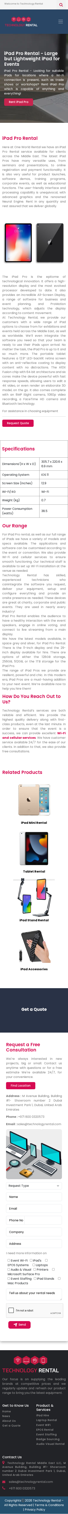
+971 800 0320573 (21, 1488)
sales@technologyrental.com (30, 1482)
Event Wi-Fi (19, 1260)
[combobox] (15, 1220)
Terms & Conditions (49, 1505)
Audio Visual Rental (50, 1444)
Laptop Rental (46, 1420)
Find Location (21, 1086)
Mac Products (18, 1283)
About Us (9, 1421)
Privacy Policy (35, 1509)
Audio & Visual (21, 1269)
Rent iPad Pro (18, 102)
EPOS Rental (45, 1430)
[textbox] (15, 1220)
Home (6, 1411)
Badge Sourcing (48, 1439)
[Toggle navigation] (61, 21)
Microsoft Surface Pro (24, 1274)
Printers (42, 1269)
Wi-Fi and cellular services (34, 735)
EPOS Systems (18, 1265)
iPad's (37, 1260)
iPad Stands (45, 1278)
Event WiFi (43, 1425)
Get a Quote (11, 1425)
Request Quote (18, 423)
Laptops (42, 1265)
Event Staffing (21, 1278)
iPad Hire (42, 1415)
